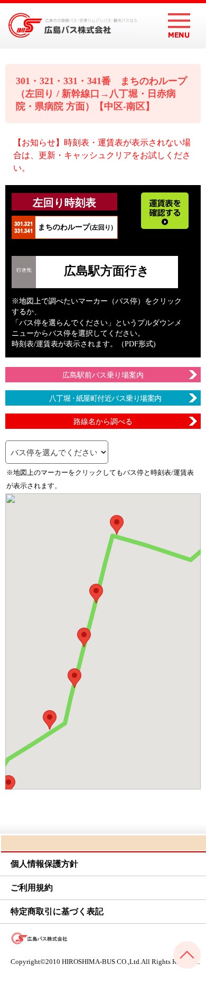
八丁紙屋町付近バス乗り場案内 (105, 398)
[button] (117, 525)
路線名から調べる (103, 422)
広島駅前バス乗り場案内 (103, 375)
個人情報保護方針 (44, 863)
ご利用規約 (32, 887)
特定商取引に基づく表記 (57, 911)
